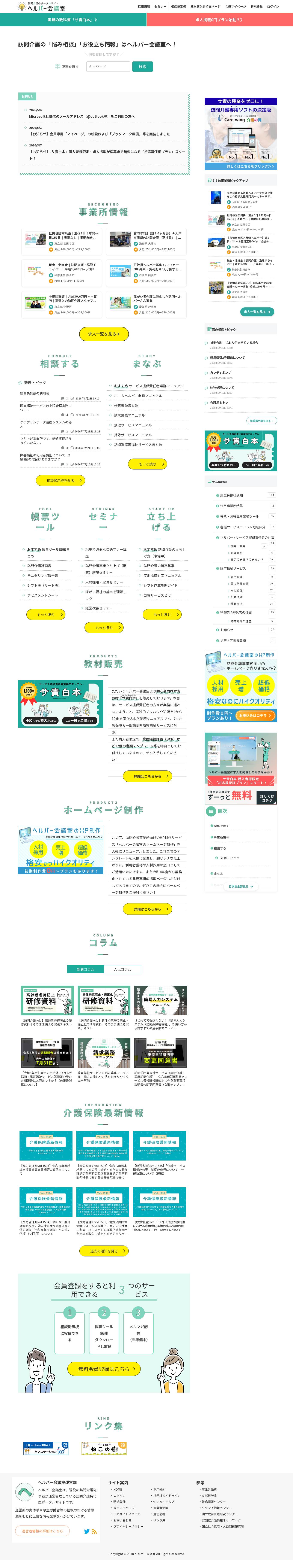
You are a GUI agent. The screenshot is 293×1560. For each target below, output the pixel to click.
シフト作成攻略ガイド (160, 585)
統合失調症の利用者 (34, 393)
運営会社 (159, 1514)
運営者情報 (160, 1508)
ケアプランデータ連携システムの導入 (46, 424)
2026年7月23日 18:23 (87, 431)
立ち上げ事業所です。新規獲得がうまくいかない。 (45, 440)
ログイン (119, 1495)
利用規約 (159, 1489)
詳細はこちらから (147, 776)
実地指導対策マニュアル (162, 575)
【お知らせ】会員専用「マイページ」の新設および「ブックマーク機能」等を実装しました (99, 133)
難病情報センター (214, 1501)
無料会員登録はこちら (104, 1368)
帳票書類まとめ (126, 405)
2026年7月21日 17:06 (87, 448)
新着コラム (85, 969)
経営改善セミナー (99, 608)
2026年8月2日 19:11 (88, 398)
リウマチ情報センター (217, 1508)
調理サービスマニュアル (133, 425)
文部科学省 (209, 1495)
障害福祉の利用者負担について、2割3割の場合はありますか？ (45, 457)
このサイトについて (126, 1514)
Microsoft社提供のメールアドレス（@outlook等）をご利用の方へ (82, 116)
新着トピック (230, 858)
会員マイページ (123, 1508)
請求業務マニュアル (129, 415)
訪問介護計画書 (39, 565)
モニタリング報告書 (42, 575)
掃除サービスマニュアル (133, 434)
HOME (117, 1489)
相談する (220, 848)
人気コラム (122, 969)
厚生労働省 (209, 1489)
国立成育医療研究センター (220, 1514)
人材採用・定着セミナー (104, 582)
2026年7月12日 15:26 (87, 464)
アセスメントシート (42, 595)
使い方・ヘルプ (163, 1501)
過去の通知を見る (104, 1250)
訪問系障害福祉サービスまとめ (138, 444)
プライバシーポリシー (128, 1526)
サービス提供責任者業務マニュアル (156, 385)
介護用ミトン (219, 402)
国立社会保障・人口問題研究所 (223, 1526)
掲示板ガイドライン (166, 1495)
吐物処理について (222, 387)
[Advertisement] (241, 64)
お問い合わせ (122, 1520)
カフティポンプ (220, 372)
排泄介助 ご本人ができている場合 (234, 342)
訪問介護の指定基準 (158, 565)
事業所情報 (222, 837)
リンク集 (159, 1520)
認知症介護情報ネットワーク (221, 1520)
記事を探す (222, 826)
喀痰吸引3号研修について (227, 357)
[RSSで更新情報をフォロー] (94, 1531)
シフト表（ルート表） (44, 585)
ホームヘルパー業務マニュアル (138, 395)
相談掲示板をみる (60, 480)
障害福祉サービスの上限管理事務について (46, 407)
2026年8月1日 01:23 (88, 415)
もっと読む (147, 463)
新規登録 (119, 1501)
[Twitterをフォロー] (87, 1531)
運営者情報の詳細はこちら (42, 1530)
